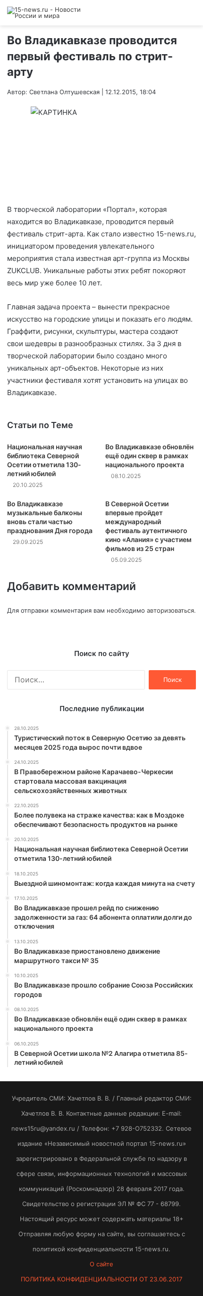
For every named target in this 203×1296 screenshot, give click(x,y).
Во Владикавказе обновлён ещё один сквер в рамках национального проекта (149, 456)
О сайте (101, 1264)
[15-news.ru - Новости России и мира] (45, 13)
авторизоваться (170, 610)
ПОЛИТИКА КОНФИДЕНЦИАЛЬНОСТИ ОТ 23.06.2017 (101, 1279)
